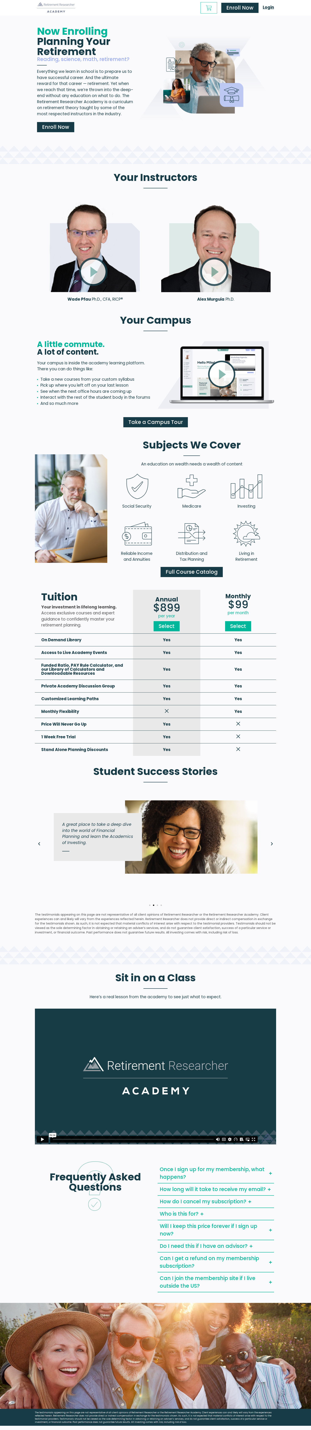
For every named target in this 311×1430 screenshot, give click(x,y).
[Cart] (209, 8)
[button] (39, 844)
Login (268, 7)
